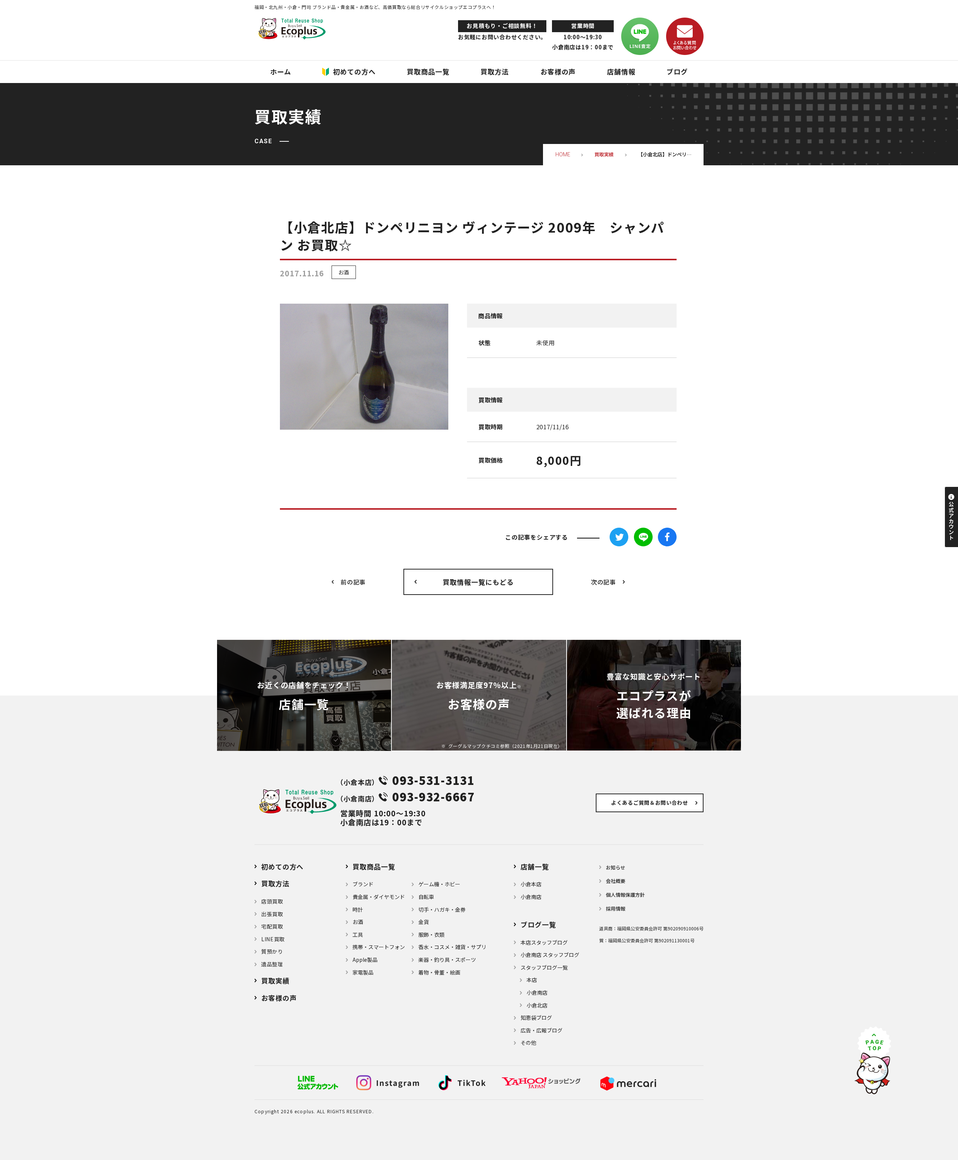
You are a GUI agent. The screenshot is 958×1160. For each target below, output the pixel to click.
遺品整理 (272, 964)
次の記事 (603, 581)
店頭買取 (272, 901)
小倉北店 (537, 1005)
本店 (532, 979)
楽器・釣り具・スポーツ (447, 959)
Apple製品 (365, 959)
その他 (528, 1042)
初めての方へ (282, 866)
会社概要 (615, 880)
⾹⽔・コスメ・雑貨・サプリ (452, 947)
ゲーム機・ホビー (439, 884)
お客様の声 (279, 998)
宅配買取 (272, 926)
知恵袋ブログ (536, 1017)
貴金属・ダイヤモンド (379, 896)
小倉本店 (531, 884)
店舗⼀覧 (535, 866)
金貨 (423, 922)
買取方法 (275, 883)
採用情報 (615, 908)
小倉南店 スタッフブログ (550, 954)
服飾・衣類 (431, 934)
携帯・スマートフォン (379, 947)
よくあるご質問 (649, 802)
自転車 (426, 896)
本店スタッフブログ (544, 942)
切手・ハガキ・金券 (442, 909)
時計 (358, 909)
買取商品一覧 (374, 866)
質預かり (272, 951)
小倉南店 (531, 896)
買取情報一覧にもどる (478, 582)
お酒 (343, 272)
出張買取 (272, 914)
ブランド (363, 884)
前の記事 (353, 581)
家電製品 (363, 972)
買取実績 (275, 980)
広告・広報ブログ (541, 1030)
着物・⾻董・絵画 (439, 972)
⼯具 (358, 934)
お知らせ (615, 867)
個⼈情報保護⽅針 (625, 894)
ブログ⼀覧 (538, 924)
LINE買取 (273, 939)
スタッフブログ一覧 (544, 967)
